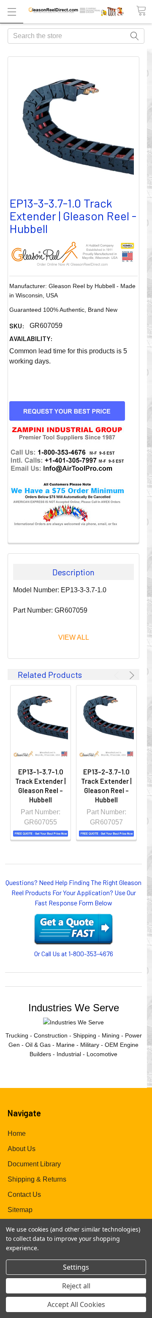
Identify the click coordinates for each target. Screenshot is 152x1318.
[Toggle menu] (11, 11)
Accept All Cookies (76, 1304)
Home (17, 1133)
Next (130, 675)
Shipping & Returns (37, 1179)
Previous (118, 675)
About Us (21, 1148)
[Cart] (144, 11)
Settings (76, 1267)
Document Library (34, 1164)
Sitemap (20, 1209)
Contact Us (24, 1194)
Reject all (76, 1285)
